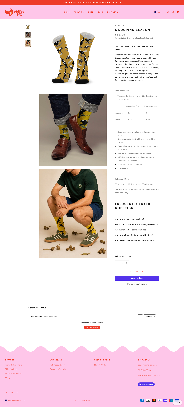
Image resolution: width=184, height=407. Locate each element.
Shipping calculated (135, 38)
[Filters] (140, 316)
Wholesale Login (57, 365)
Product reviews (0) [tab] (35, 316)
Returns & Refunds (13, 373)
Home (67, 12)
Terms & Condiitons (13, 365)
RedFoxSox (121, 25)
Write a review (92, 327)
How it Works (100, 365)
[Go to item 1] (28, 27)
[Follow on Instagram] (12, 392)
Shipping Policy (11, 369)
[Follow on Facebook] (6, 392)
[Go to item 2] (28, 34)
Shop (91, 12)
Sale (100, 12)
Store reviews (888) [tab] (50, 316)
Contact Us (113, 12)
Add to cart (137, 271)
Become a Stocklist (58, 369)
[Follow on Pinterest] (17, 392)
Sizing (7, 377)
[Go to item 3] (28, 43)
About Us (79, 12)
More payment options (137, 284)
